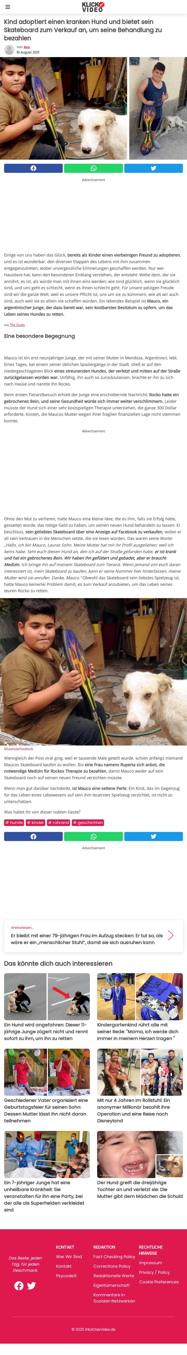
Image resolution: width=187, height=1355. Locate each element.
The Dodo (17, 324)
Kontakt (64, 1266)
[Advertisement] (93, 214)
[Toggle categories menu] (7, 7)
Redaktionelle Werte (114, 1276)
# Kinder (35, 822)
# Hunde (14, 822)
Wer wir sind (69, 1256)
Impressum (150, 1263)
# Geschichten (88, 822)
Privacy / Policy (154, 1272)
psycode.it (66, 1276)
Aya (27, 47)
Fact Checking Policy (114, 1256)
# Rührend (58, 822)
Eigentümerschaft (112, 1285)
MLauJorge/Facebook (18, 748)
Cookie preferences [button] (159, 1282)
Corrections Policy (112, 1266)
